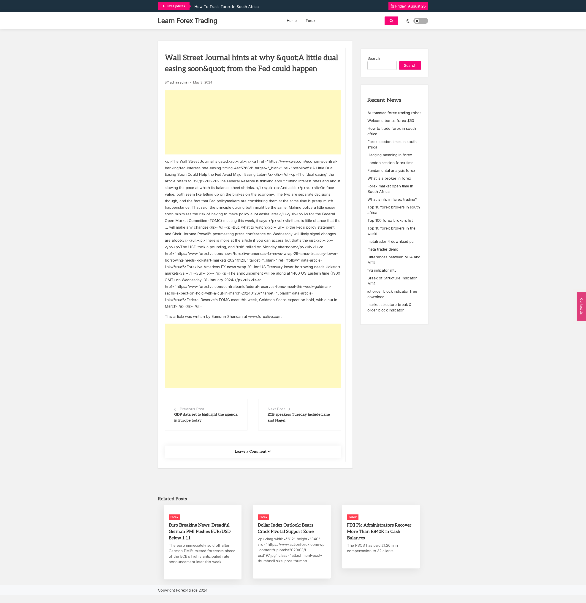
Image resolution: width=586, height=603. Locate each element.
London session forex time (390, 162)
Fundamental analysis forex (391, 170)
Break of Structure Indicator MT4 (392, 281)
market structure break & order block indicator (389, 307)
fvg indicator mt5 (381, 270)
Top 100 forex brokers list (390, 220)
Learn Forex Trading (187, 21)
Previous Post (192, 409)
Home (292, 21)
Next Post (276, 409)
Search (373, 58)
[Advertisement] (253, 122)
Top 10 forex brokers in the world (391, 231)
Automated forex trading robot (394, 113)
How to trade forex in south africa (226, 6)
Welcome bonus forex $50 (390, 120)
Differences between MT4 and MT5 (393, 260)
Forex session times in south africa (392, 144)
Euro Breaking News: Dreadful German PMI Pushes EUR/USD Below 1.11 (200, 532)
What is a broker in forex (389, 178)
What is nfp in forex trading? (392, 199)
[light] (414, 21)
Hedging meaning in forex (389, 155)
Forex (310, 21)
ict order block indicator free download (392, 294)
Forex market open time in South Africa (390, 189)
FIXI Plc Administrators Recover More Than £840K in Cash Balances (379, 532)
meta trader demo (382, 249)
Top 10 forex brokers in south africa (393, 210)
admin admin (179, 82)
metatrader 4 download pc (390, 241)
